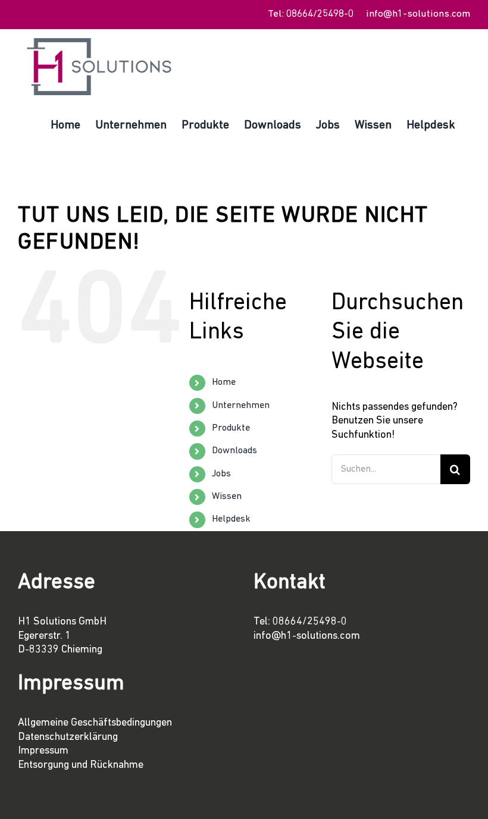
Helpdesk (231, 519)
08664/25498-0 (310, 622)
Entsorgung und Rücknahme (80, 765)
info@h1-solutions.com (418, 14)
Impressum (43, 751)
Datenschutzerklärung (68, 737)
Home (224, 382)
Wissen (227, 496)
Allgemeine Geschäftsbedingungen (95, 723)
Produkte (231, 428)
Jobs (221, 474)
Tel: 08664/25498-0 (311, 14)
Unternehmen (241, 405)
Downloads (234, 451)
